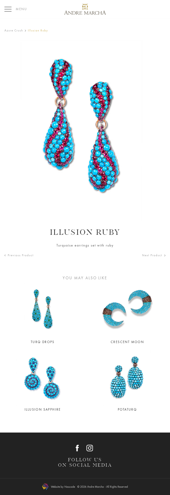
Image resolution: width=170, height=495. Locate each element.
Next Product (152, 255)
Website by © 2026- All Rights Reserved (89, 487)
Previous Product (21, 255)
